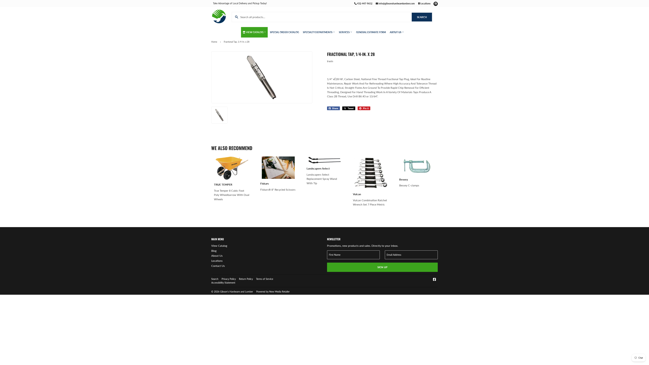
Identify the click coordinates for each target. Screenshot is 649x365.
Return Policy (246, 278)
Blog (214, 250)
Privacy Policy (229, 278)
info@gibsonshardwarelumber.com (396, 3)
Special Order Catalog (284, 32)
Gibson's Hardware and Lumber (236, 291)
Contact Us (218, 265)
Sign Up (382, 267)
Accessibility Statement (223, 282)
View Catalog (255, 32)
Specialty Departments (318, 32)
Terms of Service (264, 278)
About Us (396, 32)
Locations (425, 3)
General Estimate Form (371, 32)
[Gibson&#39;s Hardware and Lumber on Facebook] (434, 279)
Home (214, 41)
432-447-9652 (364, 3)
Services (344, 32)
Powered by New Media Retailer (273, 291)
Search (424, 17)
